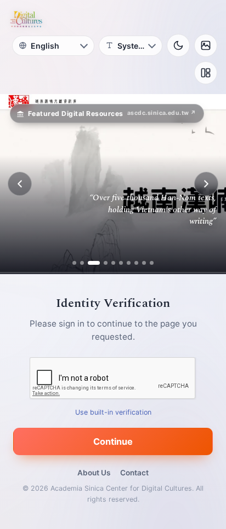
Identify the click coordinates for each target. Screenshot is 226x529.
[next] (206, 184)
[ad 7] (129, 263)
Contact (134, 472)
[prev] (20, 184)
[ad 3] (90, 263)
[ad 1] (74, 263)
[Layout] (205, 72)
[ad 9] (144, 263)
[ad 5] (113, 263)
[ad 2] (82, 263)
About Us (93, 472)
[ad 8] (136, 263)
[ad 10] (152, 263)
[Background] (205, 45)
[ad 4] (101, 263)
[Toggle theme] (178, 45)
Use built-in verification (113, 412)
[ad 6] (121, 263)
